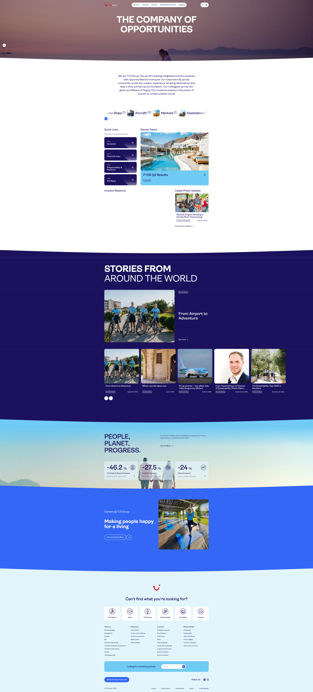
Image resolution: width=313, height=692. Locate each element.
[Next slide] (111, 398)
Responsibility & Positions (168, 5)
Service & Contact (162, 655)
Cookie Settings (204, 688)
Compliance (187, 630)
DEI (105, 639)
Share (159, 639)
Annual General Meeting (164, 646)
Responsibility (189, 627)
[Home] (111, 4)
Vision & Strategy (109, 630)
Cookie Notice (179, 688)
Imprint (191, 688)
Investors (154, 5)
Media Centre (135, 639)
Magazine (182, 5)
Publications (161, 636)
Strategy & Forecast (163, 630)
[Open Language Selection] (206, 5)
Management (108, 633)
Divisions (107, 636)
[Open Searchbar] (202, 5)
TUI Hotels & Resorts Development (115, 646)
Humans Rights (188, 639)
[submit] (183, 666)
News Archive (135, 630)
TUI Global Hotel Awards (111, 649)
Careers (106, 652)
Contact (153, 688)
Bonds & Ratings (162, 642)
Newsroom (145, 5)
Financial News (161, 633)
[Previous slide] (106, 398)
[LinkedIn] (204, 680)
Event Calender (135, 642)
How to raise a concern (191, 646)
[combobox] (173, 666)
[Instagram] (208, 680)
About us (136, 5)
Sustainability (188, 633)
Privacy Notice (165, 688)
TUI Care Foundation (190, 642)
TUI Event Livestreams (137, 636)
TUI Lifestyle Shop (109, 655)
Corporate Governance (164, 649)
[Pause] (4, 45)
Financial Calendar (162, 652)
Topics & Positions (189, 636)
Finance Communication (138, 633)
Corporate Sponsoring (111, 642)
